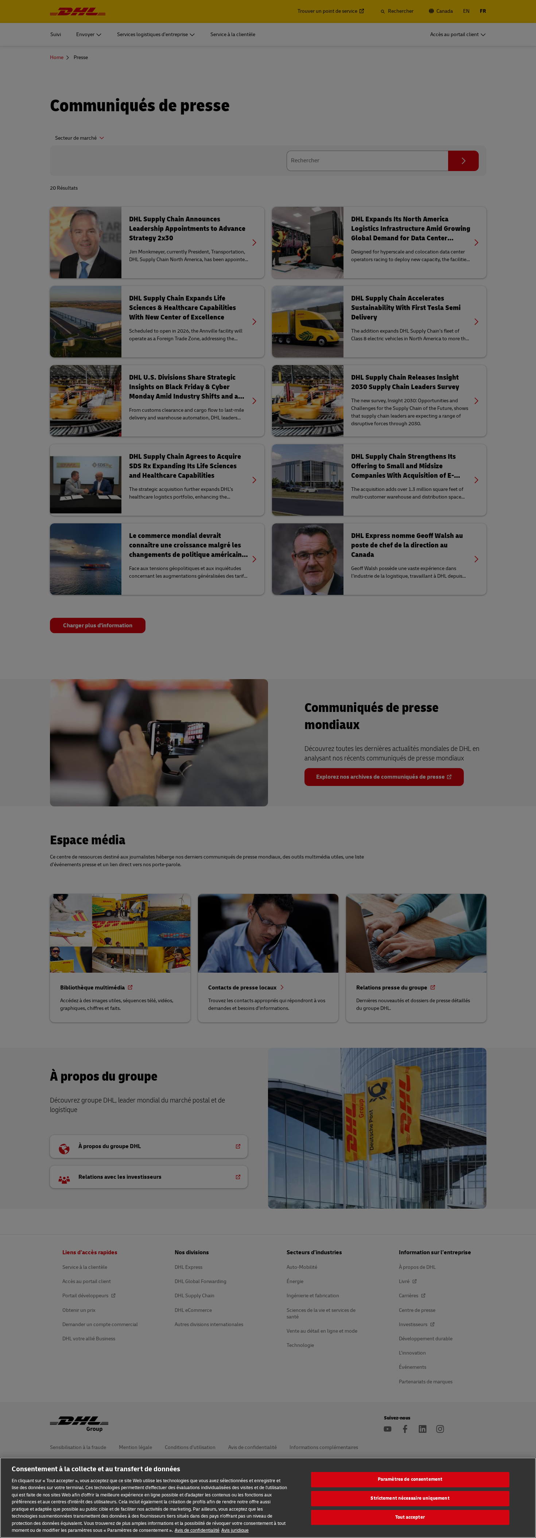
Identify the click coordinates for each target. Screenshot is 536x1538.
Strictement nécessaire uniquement (409, 1498)
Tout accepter (410, 1517)
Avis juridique (235, 1530)
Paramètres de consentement (410, 1480)
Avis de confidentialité (197, 1530)
